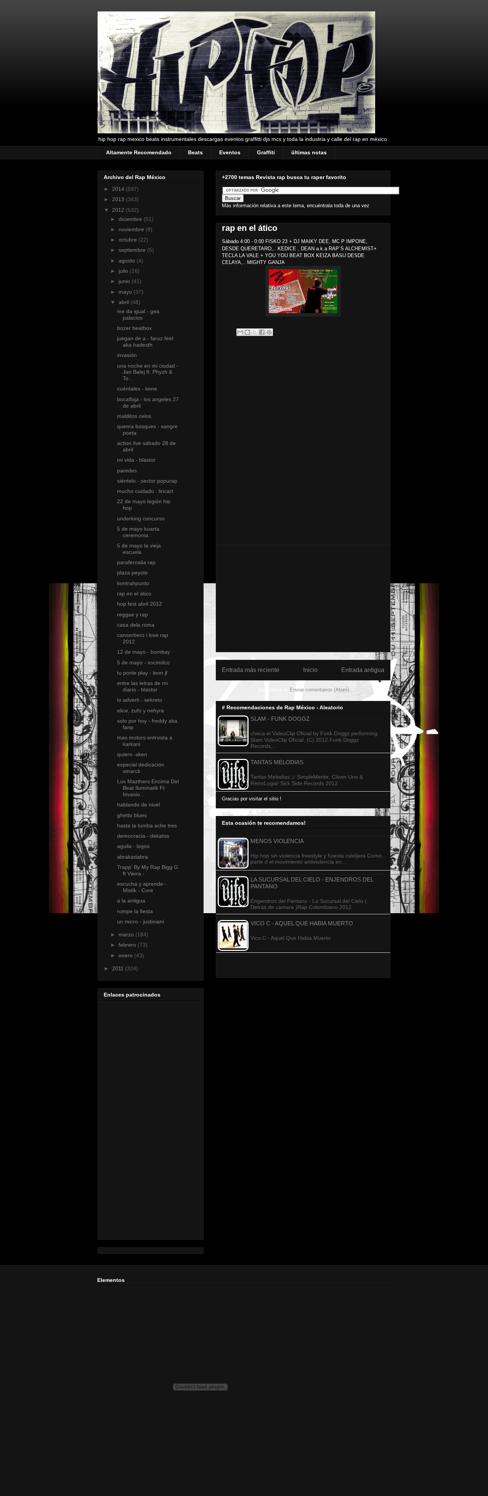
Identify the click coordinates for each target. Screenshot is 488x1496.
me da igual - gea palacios (138, 314)
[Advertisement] (303, 598)
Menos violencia (277, 841)
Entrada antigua (362, 670)
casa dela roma (135, 625)
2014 (119, 189)
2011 (118, 968)
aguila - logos (133, 846)
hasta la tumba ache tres (147, 825)
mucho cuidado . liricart (145, 491)
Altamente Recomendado (139, 152)
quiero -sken (132, 754)
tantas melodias (276, 762)
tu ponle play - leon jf (142, 673)
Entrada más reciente (250, 670)
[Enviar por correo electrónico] (240, 332)
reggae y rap (132, 614)
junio (125, 281)
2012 (119, 210)
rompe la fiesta (135, 911)
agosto (127, 261)
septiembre (133, 250)
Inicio (310, 670)
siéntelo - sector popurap (147, 481)
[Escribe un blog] (247, 332)
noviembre (132, 229)
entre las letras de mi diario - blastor (142, 686)
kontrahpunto (133, 583)
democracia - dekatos (143, 836)
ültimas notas (309, 152)
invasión (127, 355)
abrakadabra (132, 857)
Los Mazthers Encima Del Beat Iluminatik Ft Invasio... (148, 787)
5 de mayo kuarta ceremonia (138, 532)
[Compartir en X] (254, 332)
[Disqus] (303, 444)
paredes (127, 470)
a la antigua (131, 901)
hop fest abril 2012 (139, 604)
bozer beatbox (134, 328)
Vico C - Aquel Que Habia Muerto (301, 923)
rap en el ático (134, 593)
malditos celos (134, 416)
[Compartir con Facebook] (262, 332)
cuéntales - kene (137, 389)
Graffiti (266, 152)
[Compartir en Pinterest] (269, 332)
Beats (195, 152)
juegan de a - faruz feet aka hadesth (145, 341)
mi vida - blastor (136, 460)
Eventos (230, 152)
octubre (128, 240)
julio (124, 271)
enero (126, 955)
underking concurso (141, 518)
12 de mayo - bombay (143, 652)
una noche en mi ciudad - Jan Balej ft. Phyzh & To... (147, 372)
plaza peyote (132, 573)
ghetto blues (132, 815)
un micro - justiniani (140, 921)
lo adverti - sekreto (139, 700)
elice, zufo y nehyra (140, 710)
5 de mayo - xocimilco (143, 662)
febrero (128, 945)
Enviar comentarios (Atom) (319, 690)
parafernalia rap (136, 562)
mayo (126, 292)
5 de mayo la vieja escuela (139, 548)
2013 (119, 199)
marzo (127, 934)
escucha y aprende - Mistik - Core (142, 887)
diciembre (131, 219)
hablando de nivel (138, 805)
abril (124, 302)
